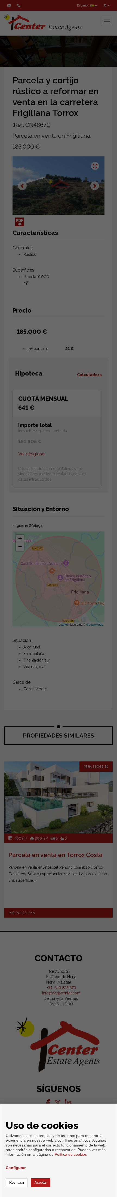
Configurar (16, 1168)
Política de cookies (71, 1154)
